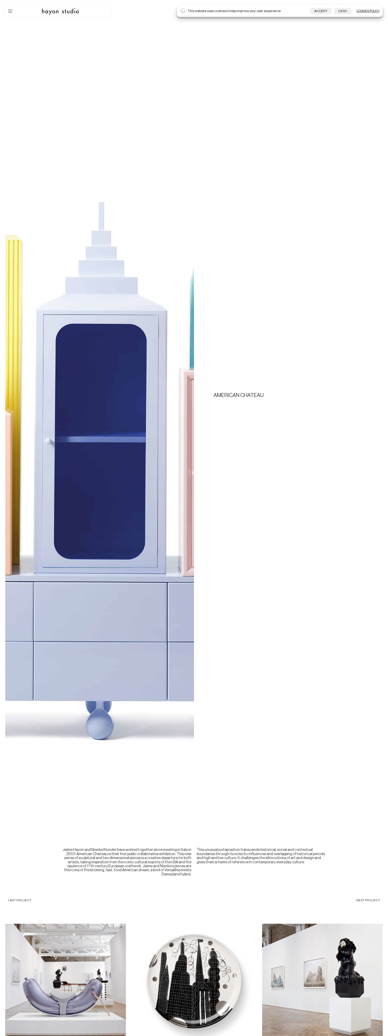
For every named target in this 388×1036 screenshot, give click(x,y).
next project (368, 900)
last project (19, 900)
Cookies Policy (368, 10)
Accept (320, 11)
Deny (342, 11)
